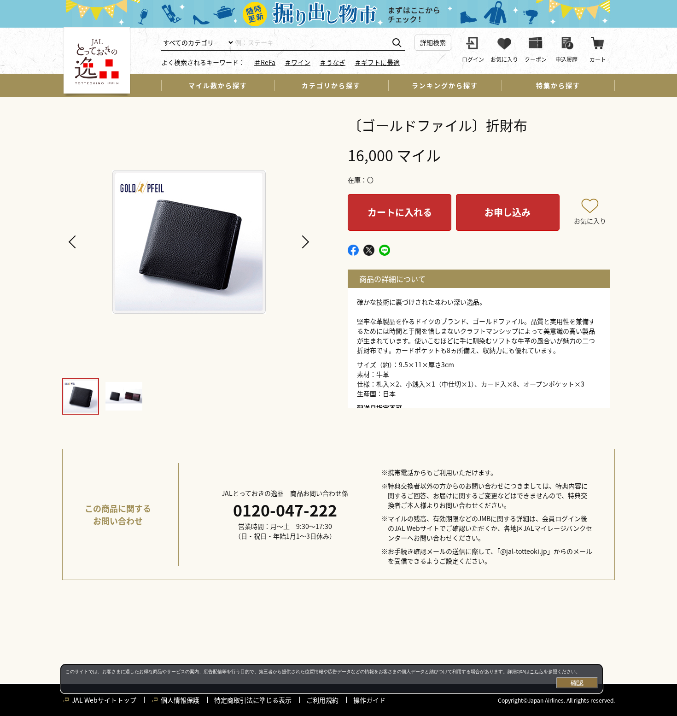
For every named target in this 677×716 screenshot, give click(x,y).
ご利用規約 (322, 699)
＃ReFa (264, 62)
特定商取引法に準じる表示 (253, 699)
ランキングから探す (445, 85)
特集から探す (558, 85)
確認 (577, 683)
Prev (73, 241)
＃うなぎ (332, 62)
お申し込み (507, 212)
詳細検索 (433, 42)
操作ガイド (369, 699)
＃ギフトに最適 (377, 62)
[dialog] (331, 678)
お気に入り (590, 220)
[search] (396, 43)
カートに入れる (400, 212)
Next (303, 241)
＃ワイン (297, 62)
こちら (536, 671)
